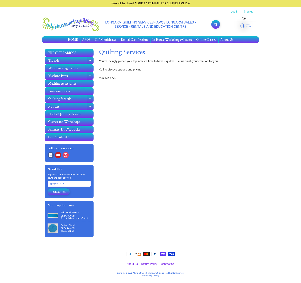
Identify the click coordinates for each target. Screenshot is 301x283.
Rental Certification (134, 39)
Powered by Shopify (150, 276)
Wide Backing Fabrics (63, 68)
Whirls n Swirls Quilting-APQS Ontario (149, 273)
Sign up (248, 11)
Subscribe (58, 192)
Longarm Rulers (59, 91)
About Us (226, 39)
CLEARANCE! (58, 137)
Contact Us (167, 264)
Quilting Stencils (71, 100)
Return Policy (149, 264)
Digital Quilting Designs (65, 114)
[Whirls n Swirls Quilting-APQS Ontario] (70, 24)
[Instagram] (66, 155)
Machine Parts (71, 77)
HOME (73, 39)
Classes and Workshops (64, 122)
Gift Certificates (106, 39)
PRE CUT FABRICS (62, 53)
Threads (71, 61)
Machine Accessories (62, 83)
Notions (71, 107)
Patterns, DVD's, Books (64, 129)
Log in (234, 11)
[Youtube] (58, 155)
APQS (86, 39)
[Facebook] (51, 155)
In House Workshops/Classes (172, 39)
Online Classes (206, 39)
